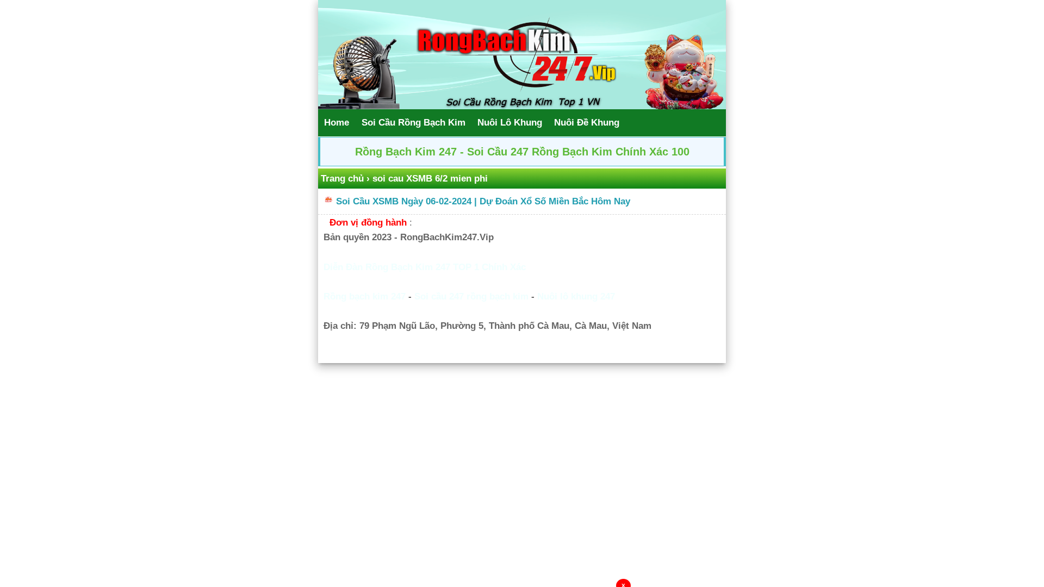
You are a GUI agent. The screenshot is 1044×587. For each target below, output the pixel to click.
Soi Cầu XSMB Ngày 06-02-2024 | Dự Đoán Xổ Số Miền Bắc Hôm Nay (483, 201)
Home (336, 122)
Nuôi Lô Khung (509, 122)
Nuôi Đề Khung (586, 122)
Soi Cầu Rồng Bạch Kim (413, 122)
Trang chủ (342, 178)
